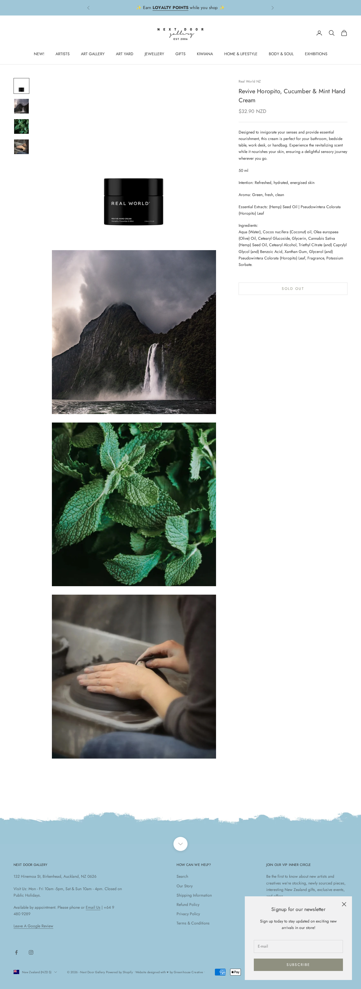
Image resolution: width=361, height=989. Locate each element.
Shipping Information (194, 895)
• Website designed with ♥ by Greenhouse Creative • (169, 972)
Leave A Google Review (33, 926)
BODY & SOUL (281, 54)
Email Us (93, 907)
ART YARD (124, 54)
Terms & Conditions (193, 923)
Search (182, 876)
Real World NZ (250, 81)
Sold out (293, 288)
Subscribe (298, 964)
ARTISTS (63, 54)
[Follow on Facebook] (16, 952)
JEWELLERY (154, 54)
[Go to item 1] (21, 86)
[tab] (293, 198)
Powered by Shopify (119, 972)
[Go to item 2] (21, 106)
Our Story (185, 886)
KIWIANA (205, 54)
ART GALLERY (93, 54)
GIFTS (180, 54)
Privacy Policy (188, 914)
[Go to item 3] (21, 126)
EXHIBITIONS (316, 54)
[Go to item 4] (21, 147)
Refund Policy (188, 904)
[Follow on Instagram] (31, 952)
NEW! (39, 54)
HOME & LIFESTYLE (240, 54)
